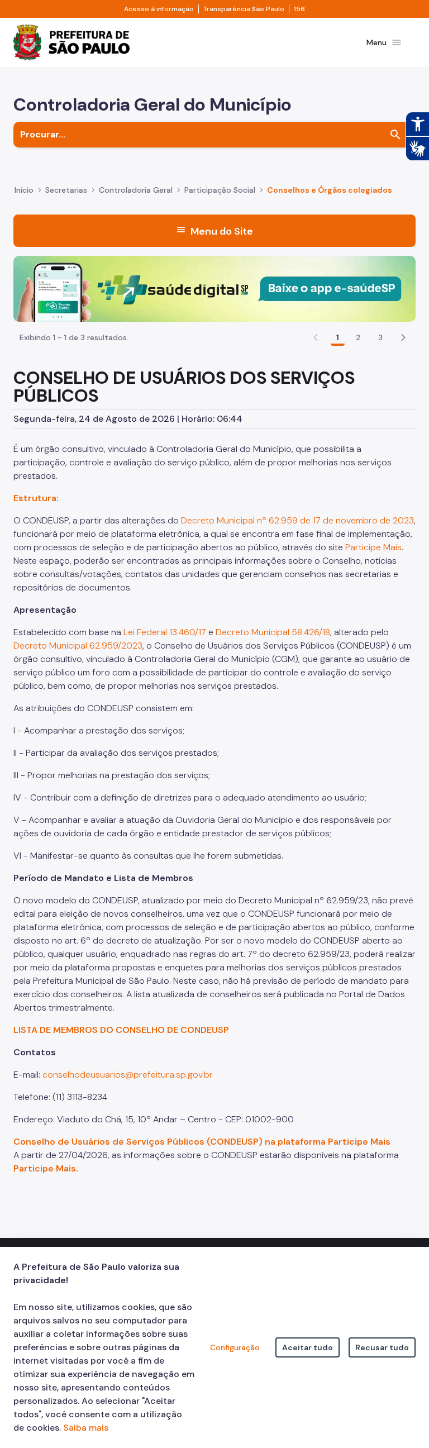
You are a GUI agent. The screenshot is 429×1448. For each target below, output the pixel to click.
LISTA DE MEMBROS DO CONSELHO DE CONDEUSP (121, 1030)
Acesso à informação (159, 9)
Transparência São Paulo (243, 9)
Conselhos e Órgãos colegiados (329, 190)
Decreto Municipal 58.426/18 (273, 632)
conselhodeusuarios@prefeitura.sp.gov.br (127, 1074)
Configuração (235, 1347)
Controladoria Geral (136, 190)
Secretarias (66, 190)
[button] (403, 337)
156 (299, 9)
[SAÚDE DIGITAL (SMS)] (214, 288)
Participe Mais (373, 547)
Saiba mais (85, 1427)
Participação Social (219, 190)
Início (24, 190)
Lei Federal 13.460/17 (164, 632)
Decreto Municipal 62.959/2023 (77, 645)
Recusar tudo (382, 1347)
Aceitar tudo (307, 1347)
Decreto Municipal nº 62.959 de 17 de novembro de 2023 (297, 520)
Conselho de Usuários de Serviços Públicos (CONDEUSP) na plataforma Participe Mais (201, 1141)
